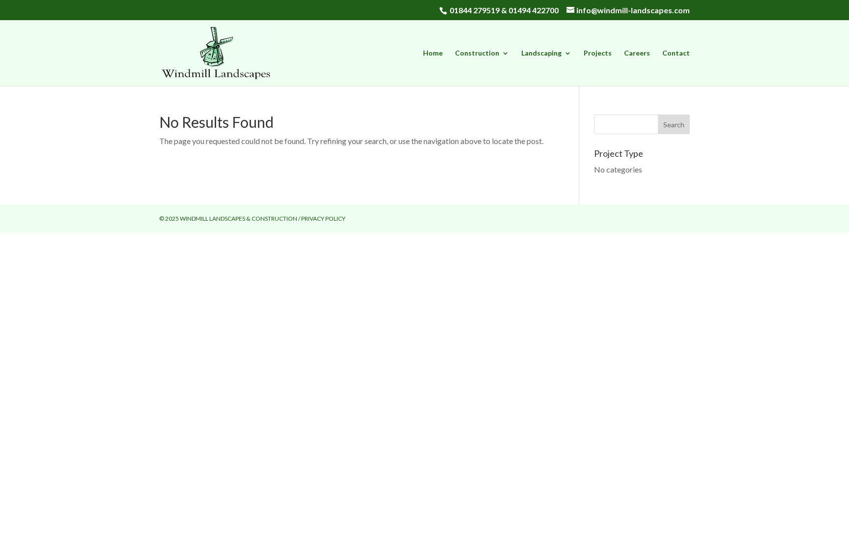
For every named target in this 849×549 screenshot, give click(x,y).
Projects (598, 53)
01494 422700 (534, 10)
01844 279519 (475, 10)
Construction (477, 53)
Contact (676, 53)
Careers (637, 53)
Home (433, 53)
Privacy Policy (323, 218)
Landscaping (541, 53)
